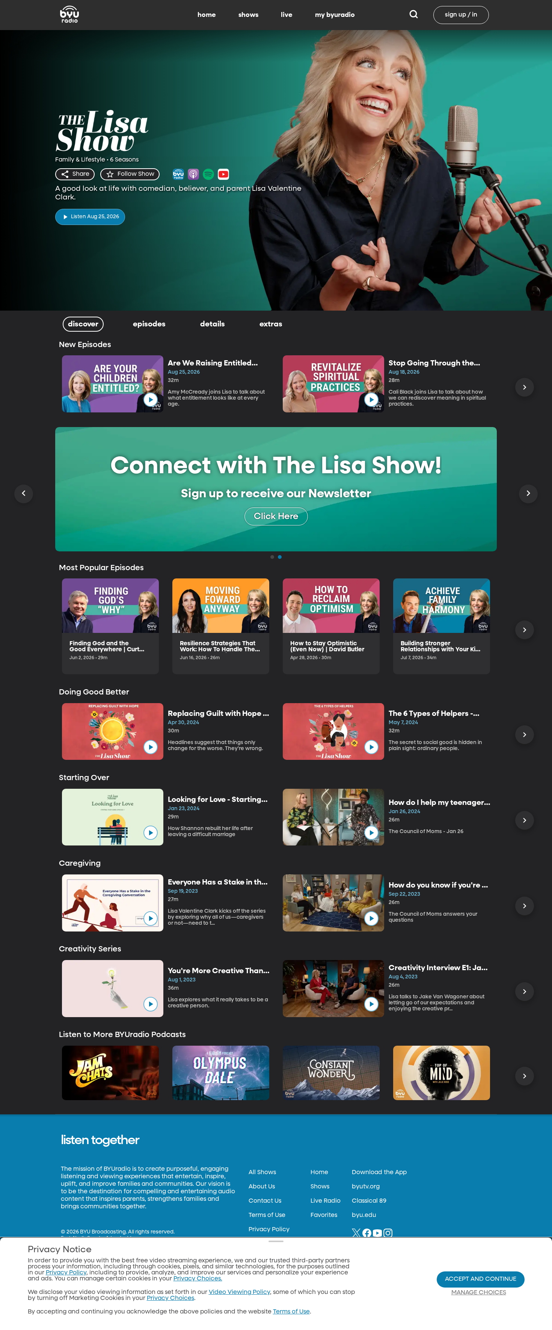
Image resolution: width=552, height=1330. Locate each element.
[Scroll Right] (524, 387)
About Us (262, 1187)
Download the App (379, 1173)
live (287, 15)
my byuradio (335, 15)
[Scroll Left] (23, 494)
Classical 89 (369, 1201)
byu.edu (364, 1215)
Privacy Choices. (197, 1279)
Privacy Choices (170, 1298)
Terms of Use (267, 1215)
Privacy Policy (269, 1230)
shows (248, 15)
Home (319, 1173)
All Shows (262, 1173)
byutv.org (366, 1187)
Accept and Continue (480, 1279)
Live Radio (326, 1201)
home (207, 15)
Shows (320, 1187)
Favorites (324, 1215)
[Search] (413, 15)
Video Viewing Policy (239, 1292)
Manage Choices (478, 1293)
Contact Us (265, 1201)
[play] (150, 400)
